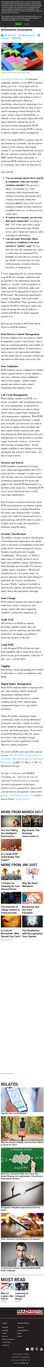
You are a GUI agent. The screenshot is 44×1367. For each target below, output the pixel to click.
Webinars (5, 1330)
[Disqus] (22, 975)
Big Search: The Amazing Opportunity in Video (31, 833)
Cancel (19, 1336)
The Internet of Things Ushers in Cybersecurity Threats (10, 909)
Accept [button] (18, 24)
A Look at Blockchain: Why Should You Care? (11, 933)
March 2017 (32, 812)
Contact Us (5, 1345)
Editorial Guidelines (8, 1339)
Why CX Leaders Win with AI (7, 1296)
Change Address (22, 1330)
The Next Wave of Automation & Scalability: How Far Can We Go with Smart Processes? (22, 759)
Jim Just (12, 35)
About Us (5, 1336)
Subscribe (20, 1327)
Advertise (5, 1327)
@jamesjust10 (28, 35)
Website (18, 38)
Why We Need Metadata (30, 885)
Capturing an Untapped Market (21, 1296)
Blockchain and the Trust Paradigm (30, 909)
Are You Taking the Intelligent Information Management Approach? (9, 833)
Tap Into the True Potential (13, 1113)
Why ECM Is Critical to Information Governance (16, 28)
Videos (4, 1333)
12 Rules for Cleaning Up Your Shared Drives (10, 886)
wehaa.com (24, 1363)
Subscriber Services (23, 1323)
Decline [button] (26, 24)
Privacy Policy (14, 13)
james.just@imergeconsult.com (18, 795)
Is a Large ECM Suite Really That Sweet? (10, 857)
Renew (19, 1333)
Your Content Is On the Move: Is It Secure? (21, 1239)
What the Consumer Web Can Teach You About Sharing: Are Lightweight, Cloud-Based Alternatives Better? (22, 1176)
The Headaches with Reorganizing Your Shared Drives (32, 933)
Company (4, 1323)
